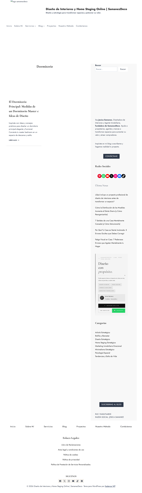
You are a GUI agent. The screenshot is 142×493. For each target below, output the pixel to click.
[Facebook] (60, 481)
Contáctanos (81, 25)
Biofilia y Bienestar (102, 335)
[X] (64, 481)
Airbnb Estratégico (102, 332)
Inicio (9, 25)
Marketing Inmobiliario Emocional (108, 346)
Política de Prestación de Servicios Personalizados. (71, 464)
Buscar (123, 69)
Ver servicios (104, 310)
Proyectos (51, 25)
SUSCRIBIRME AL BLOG (111, 404)
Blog (64, 426)
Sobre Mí (18, 25)
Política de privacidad (71, 459)
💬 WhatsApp (118, 310)
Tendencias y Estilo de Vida (106, 356)
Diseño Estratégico (102, 339)
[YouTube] (73, 481)
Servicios (48, 426)
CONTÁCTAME (111, 156)
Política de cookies (71, 454)
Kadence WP (110, 486)
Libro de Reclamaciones (71, 444)
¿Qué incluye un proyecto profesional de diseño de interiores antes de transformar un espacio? (111, 198)
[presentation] (23, 83)
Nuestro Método (66, 25)
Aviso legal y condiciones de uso (71, 449)
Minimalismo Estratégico (104, 349)
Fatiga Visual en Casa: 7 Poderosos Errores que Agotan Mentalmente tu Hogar (109, 243)
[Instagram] (69, 481)
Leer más (14, 140)
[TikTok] (77, 481)
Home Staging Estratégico (105, 342)
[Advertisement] (71, 47)
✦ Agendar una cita (111, 305)
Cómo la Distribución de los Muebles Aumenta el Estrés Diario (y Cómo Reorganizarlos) (110, 211)
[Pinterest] (82, 481)
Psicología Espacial (102, 352)
